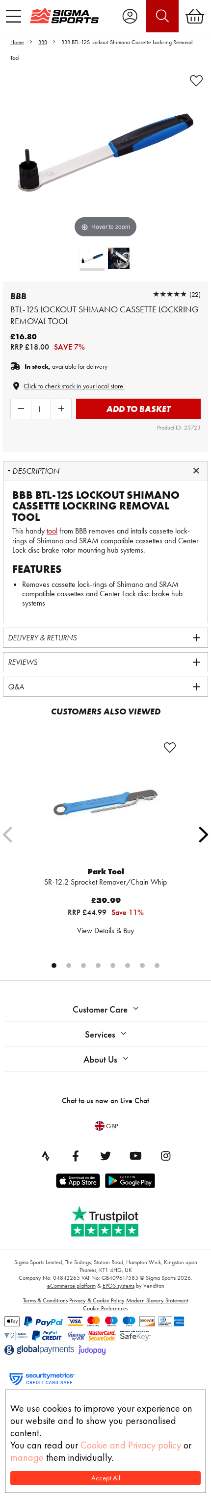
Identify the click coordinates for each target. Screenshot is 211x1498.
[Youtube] (135, 1156)
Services (100, 1034)
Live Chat (134, 1100)
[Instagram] (165, 1156)
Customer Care (100, 1009)
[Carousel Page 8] (157, 965)
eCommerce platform (71, 1286)
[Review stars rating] (170, 294)
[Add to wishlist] (196, 81)
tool (52, 531)
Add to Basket (138, 408)
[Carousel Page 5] (113, 965)
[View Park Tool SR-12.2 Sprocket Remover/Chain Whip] (105, 802)
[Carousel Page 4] (98, 965)
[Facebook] (75, 1156)
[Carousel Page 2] (68, 965)
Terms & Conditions (45, 1300)
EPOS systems (118, 1286)
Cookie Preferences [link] (105, 1308)
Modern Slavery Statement (157, 1300)
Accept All (105, 1478)
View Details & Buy (105, 930)
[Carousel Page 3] (83, 965)
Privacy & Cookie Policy (97, 1300)
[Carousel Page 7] (142, 965)
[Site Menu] (13, 16)
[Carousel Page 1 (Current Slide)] (54, 965)
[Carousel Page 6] (127, 965)
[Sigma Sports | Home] (64, 15)
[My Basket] (195, 16)
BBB (42, 42)
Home (17, 42)
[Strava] (45, 1156)
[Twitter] (105, 1156)
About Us (100, 1059)
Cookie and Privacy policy (130, 1445)
